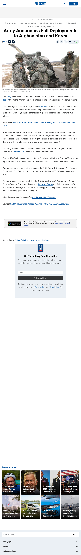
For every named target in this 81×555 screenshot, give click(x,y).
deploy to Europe (45, 184)
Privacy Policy (54, 287)
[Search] (65, 3)
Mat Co (5, 42)
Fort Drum (43, 106)
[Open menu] (4, 4)
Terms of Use (40, 287)
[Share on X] (61, 41)
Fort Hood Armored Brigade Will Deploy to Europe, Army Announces (39, 204)
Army (29, 20)
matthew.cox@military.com (44, 197)
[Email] (65, 41)
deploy (6, 100)
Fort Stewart (18, 152)
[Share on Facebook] (57, 41)
